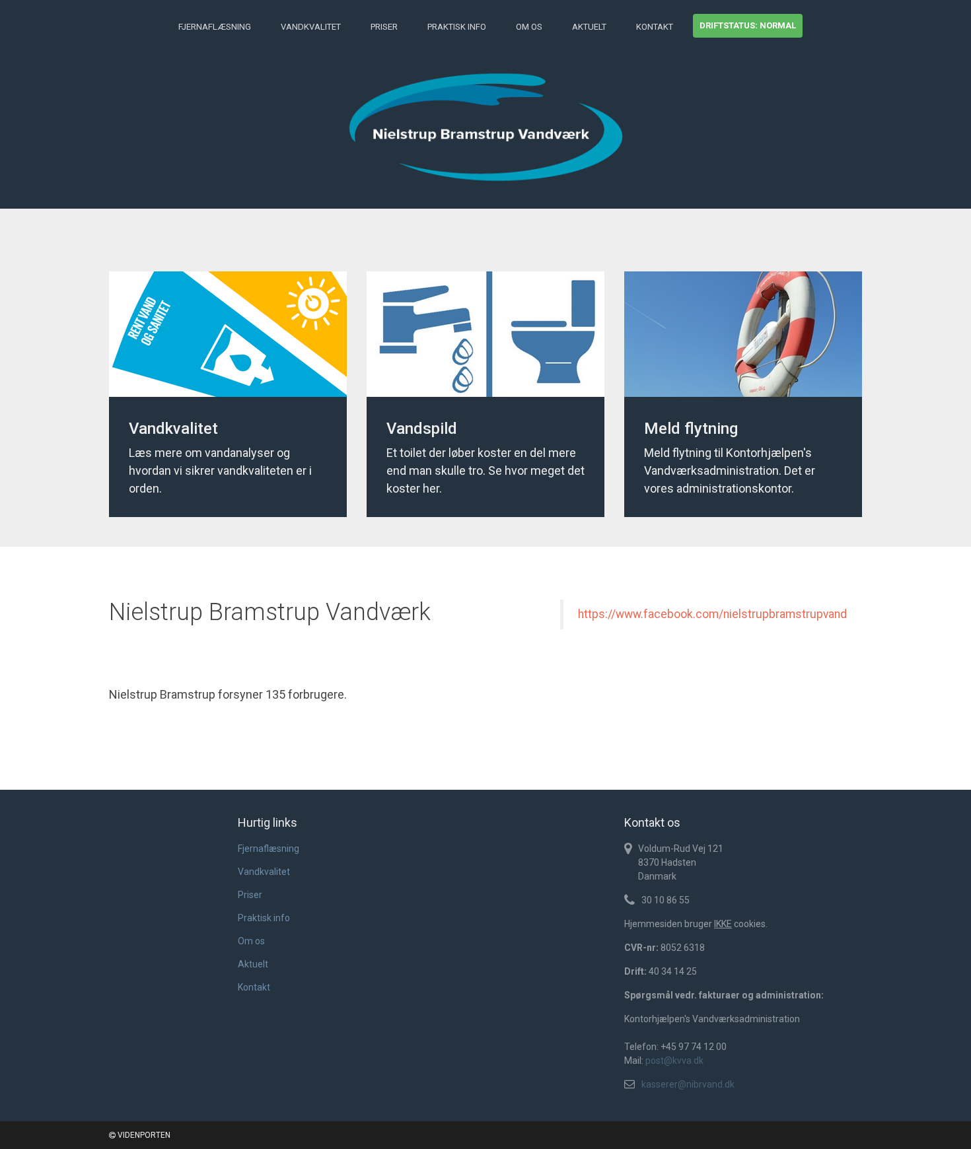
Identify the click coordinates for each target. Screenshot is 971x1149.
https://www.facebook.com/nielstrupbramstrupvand (712, 614)
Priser (384, 27)
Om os (529, 27)
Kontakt (654, 27)
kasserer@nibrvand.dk (688, 1084)
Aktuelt (589, 27)
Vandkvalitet (311, 27)
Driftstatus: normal (748, 25)
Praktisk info (456, 27)
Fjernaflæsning (214, 27)
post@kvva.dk (674, 1060)
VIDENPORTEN (143, 1135)
